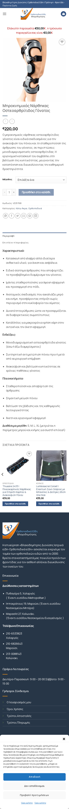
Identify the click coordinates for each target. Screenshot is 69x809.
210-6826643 (14, 644)
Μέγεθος (7, 179)
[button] (64, 739)
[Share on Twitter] (17, 216)
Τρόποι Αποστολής (19, 716)
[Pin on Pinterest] (29, 216)
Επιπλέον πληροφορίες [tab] (16, 242)
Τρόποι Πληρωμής (18, 722)
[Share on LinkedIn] (36, 216)
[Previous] (3, 481)
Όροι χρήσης (27, 802)
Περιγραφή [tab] (8, 235)
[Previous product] (12, 121)
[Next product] (5, 121)
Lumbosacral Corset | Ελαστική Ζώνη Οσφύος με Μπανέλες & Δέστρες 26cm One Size (51, 491)
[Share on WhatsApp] (5, 216)
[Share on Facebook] (11, 216)
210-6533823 (14, 633)
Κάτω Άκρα (21, 208)
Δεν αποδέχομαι (34, 786)
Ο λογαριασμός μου (19, 702)
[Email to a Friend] (23, 216)
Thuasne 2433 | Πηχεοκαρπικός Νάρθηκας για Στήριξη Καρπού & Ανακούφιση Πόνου (17, 491)
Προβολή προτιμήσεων (34, 795)
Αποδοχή (34, 776)
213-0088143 (13, 654)
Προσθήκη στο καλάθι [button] (15, 503)
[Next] (66, 481)
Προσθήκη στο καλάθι (36, 192)
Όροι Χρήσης (15, 709)
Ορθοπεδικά (35, 208)
